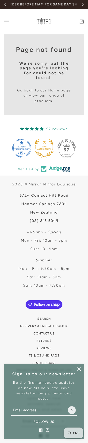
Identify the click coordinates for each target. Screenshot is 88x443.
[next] (83, 4)
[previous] (5, 4)
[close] (79, 369)
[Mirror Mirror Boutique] (44, 21)
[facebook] (40, 430)
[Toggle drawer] (6, 21)
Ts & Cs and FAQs (44, 355)
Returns (44, 340)
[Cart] (81, 21)
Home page (59, 90)
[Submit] (72, 410)
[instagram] (47, 430)
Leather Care (44, 363)
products (43, 100)
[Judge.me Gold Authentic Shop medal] (44, 148)
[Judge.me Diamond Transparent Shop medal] (21, 148)
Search (44, 318)
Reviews (44, 348)
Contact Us (44, 333)
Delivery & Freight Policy (44, 326)
